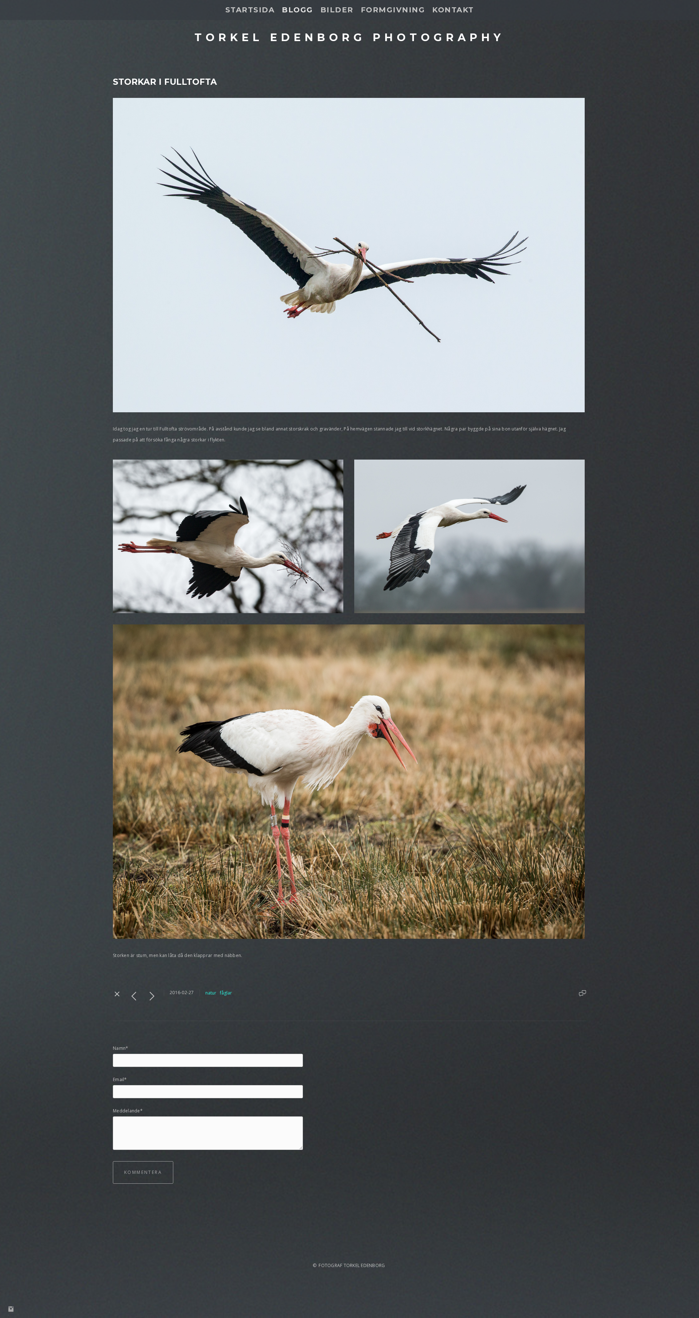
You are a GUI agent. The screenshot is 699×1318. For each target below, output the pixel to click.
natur (210, 993)
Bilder (337, 9)
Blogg (297, 9)
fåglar (226, 993)
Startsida (250, 9)
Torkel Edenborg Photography (349, 37)
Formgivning (393, 9)
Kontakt (453, 9)
